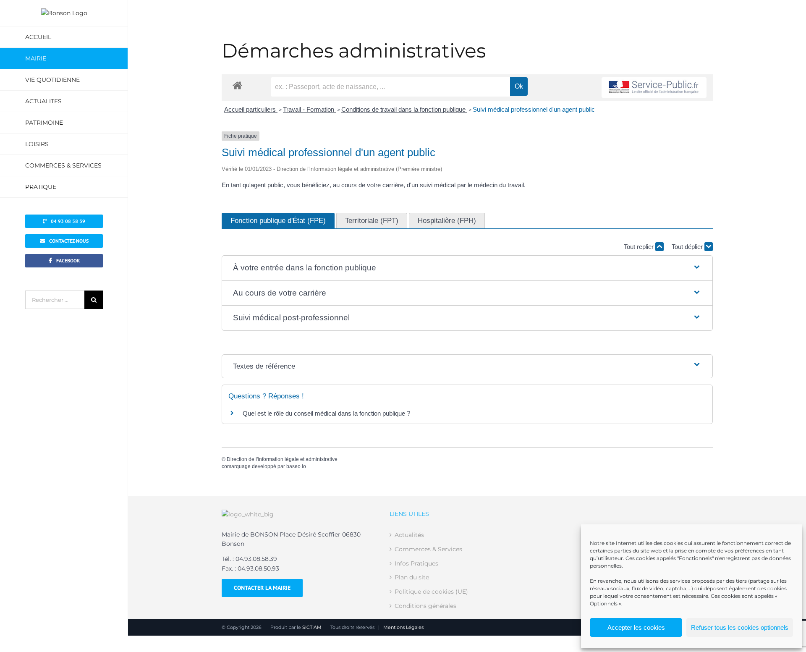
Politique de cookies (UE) (431, 591)
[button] (467, 268)
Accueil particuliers (250, 109)
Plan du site (412, 577)
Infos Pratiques (416, 563)
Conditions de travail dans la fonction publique (404, 109)
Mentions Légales (403, 627)
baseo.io (296, 466)
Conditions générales (425, 606)
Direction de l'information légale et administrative (282, 459)
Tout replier (639, 246)
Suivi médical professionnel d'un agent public (534, 109)
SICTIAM (312, 627)
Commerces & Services (428, 549)
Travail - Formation (309, 109)
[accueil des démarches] (237, 85)
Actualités (409, 535)
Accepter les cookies (636, 627)
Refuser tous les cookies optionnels (739, 627)
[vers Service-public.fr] (654, 87)
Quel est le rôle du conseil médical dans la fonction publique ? (326, 413)
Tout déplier (688, 246)
